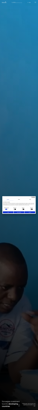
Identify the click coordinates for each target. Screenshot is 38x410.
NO (28, 2)
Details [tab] (19, 199)
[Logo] (4, 2)
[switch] (15, 209)
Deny (8, 212)
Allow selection (19, 212)
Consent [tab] (8, 199)
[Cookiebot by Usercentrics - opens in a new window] (32, 197)
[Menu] (35, 2)
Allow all (30, 212)
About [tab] (30, 199)
